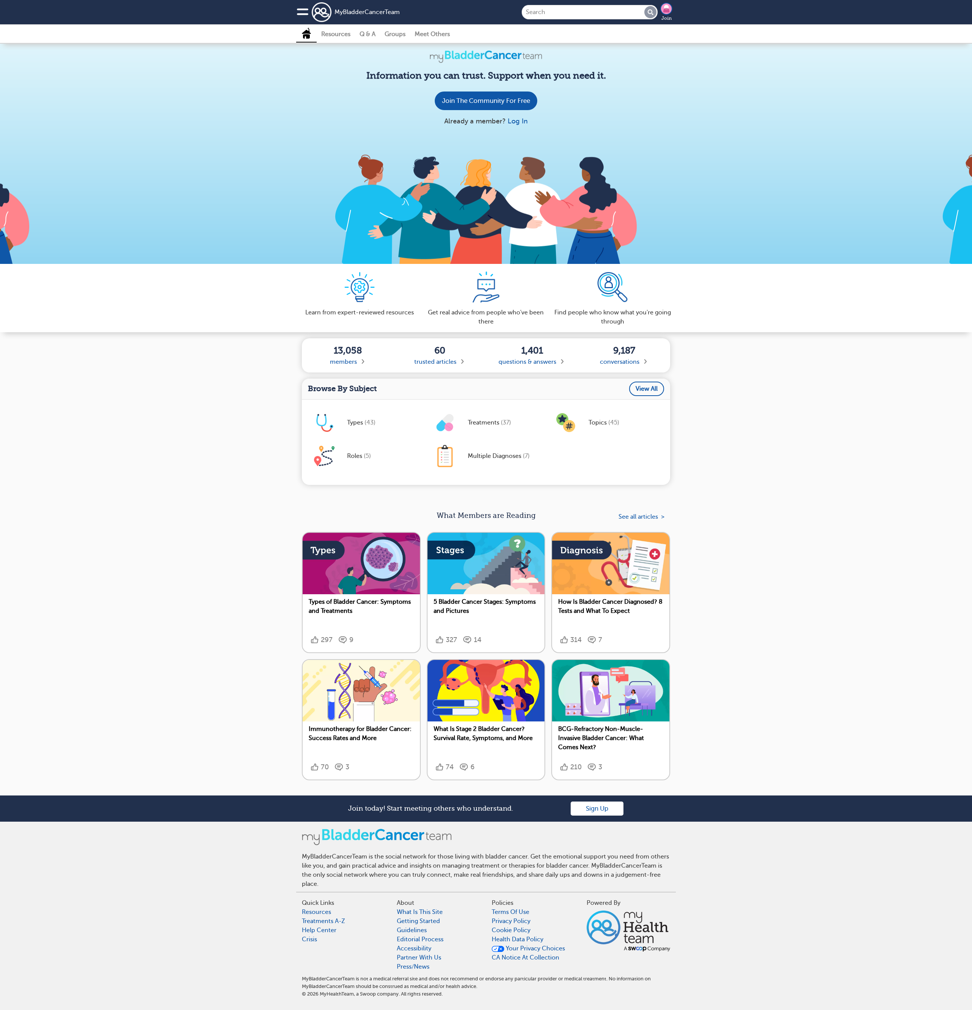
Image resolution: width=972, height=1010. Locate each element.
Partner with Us (419, 957)
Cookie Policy (511, 930)
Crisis (309, 939)
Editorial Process (420, 939)
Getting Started (418, 921)
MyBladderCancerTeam (367, 12)
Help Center (319, 930)
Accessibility (414, 948)
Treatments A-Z (323, 921)
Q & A (368, 34)
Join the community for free (486, 100)
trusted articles (435, 361)
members (343, 361)
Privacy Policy (511, 921)
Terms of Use (510, 912)
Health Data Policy (517, 939)
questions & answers (527, 361)
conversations (619, 361)
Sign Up (597, 808)
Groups (395, 34)
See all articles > (641, 516)
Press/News (413, 966)
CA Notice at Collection (525, 957)
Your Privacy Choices (534, 948)
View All (647, 388)
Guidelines (412, 930)
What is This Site (420, 912)
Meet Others (432, 34)
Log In (518, 121)
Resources (335, 34)
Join (666, 18)
